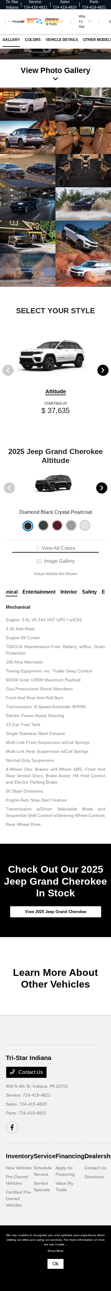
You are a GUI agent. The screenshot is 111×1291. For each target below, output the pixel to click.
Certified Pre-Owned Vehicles (19, 1199)
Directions (94, 1176)
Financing (70, 1156)
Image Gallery (58, 561)
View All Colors (57, 548)
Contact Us (30, 1072)
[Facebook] (12, 1127)
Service (45, 1156)
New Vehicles (19, 1167)
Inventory (20, 1156)
